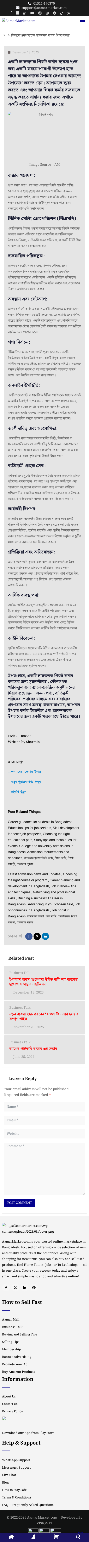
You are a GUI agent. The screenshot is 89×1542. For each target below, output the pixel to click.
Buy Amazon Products (18, 1371)
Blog (5, 1482)
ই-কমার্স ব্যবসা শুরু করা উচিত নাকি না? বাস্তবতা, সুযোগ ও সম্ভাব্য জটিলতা (44, 982)
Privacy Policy (12, 1411)
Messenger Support (16, 1467)
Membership (11, 1349)
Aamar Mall (10, 1319)
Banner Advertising (16, 1357)
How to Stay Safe (14, 1490)
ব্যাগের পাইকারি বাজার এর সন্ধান (33, 1049)
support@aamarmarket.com (44, 8)
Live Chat (9, 1475)
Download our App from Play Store (28, 1433)
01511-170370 (44, 3)
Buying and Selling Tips (19, 1334)
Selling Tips (10, 1342)
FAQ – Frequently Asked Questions (28, 1505)
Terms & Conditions (16, 1497)
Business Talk (19, 973)
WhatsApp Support (16, 1460)
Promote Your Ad (15, 1364)
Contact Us (10, 1404)
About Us (9, 1396)
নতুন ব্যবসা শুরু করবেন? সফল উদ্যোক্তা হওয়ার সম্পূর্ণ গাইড (43, 1016)
